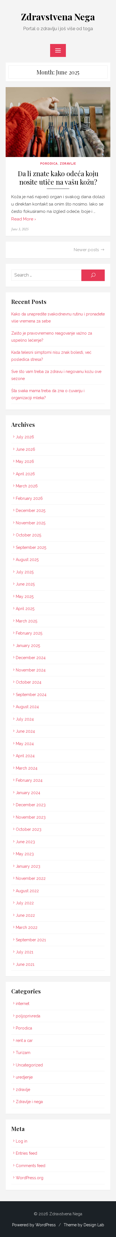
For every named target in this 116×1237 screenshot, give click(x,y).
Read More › (23, 219)
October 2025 (28, 535)
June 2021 (25, 964)
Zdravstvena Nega (58, 16)
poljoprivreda (28, 1016)
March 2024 (26, 768)
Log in (21, 1141)
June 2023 (25, 842)
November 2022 (31, 878)
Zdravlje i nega (29, 1101)
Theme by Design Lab (84, 1225)
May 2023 (25, 854)
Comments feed (30, 1165)
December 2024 (31, 657)
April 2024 (25, 756)
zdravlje (68, 163)
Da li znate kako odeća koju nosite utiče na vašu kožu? (58, 177)
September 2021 (31, 940)
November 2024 (31, 670)
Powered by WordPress (34, 1225)
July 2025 (25, 572)
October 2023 (28, 829)
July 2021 (24, 952)
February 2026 (29, 498)
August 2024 (27, 706)
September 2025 (31, 547)
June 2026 (25, 449)
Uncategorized (29, 1065)
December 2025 (30, 510)
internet (22, 1003)
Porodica (49, 163)
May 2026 (25, 461)
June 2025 (25, 584)
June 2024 (25, 731)
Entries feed (26, 1153)
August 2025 (27, 559)
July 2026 (25, 437)
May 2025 (25, 596)
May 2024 (25, 743)
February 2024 (29, 780)
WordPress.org (29, 1178)
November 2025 (30, 523)
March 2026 (27, 486)
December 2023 (31, 805)
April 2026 (25, 474)
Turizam (23, 1052)
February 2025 (29, 633)
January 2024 (28, 792)
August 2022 (27, 891)
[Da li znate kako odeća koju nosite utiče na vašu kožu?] (58, 122)
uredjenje (24, 1077)
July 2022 (25, 903)
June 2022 (25, 915)
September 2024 (31, 694)
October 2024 (28, 682)
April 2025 (25, 608)
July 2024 (25, 719)
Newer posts (86, 249)
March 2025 (26, 621)
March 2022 (26, 927)
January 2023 (28, 866)
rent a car (24, 1040)
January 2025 (28, 645)
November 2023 (31, 817)
